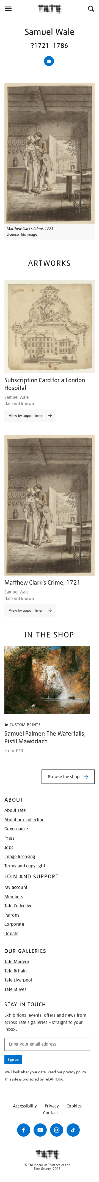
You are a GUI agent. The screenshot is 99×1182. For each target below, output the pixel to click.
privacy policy (74, 1072)
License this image (22, 234)
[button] (90, 9)
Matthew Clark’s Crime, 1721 (30, 228)
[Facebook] (23, 1130)
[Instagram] (56, 1130)
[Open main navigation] (18, 9)
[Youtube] (40, 1130)
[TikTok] (73, 1130)
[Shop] (49, 61)
